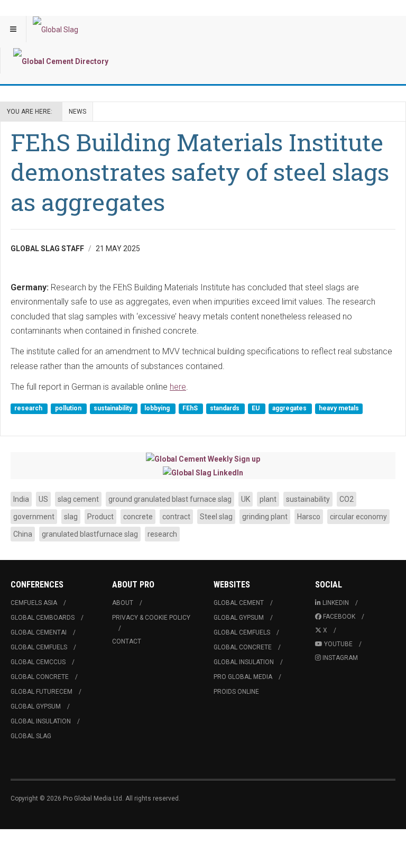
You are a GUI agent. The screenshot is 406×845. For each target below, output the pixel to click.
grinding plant (265, 516)
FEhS (190, 408)
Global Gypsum (36, 706)
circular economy (358, 516)
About (122, 603)
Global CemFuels (39, 647)
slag (71, 516)
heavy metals (339, 408)
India (21, 499)
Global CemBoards (43, 617)
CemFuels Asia (34, 603)
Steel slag (216, 516)
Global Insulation (41, 721)
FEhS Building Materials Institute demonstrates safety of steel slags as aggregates (200, 171)
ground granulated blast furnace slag (170, 499)
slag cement (78, 499)
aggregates (290, 408)
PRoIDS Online (236, 691)
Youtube (338, 644)
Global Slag (31, 736)
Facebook (339, 616)
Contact (126, 641)
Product (100, 516)
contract (176, 516)
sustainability (114, 408)
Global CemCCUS (38, 662)
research (29, 408)
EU (256, 408)
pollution (69, 408)
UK (245, 499)
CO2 (346, 499)
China (22, 534)
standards (225, 408)
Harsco (308, 516)
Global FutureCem (41, 691)
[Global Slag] (55, 29)
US (43, 499)
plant (268, 499)
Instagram (340, 658)
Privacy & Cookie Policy (151, 617)
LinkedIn (335, 603)
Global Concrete (40, 677)
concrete (138, 516)
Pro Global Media (243, 677)
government (33, 516)
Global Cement (239, 603)
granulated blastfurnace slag (90, 534)
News (77, 111)
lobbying (157, 408)
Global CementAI (39, 632)
